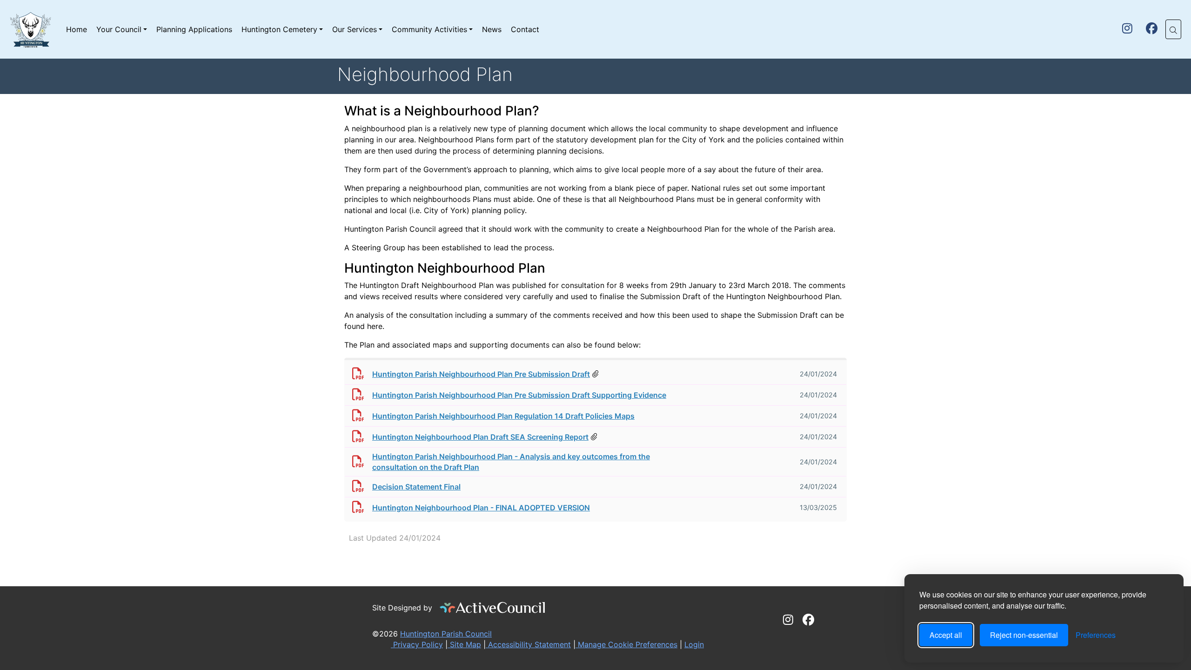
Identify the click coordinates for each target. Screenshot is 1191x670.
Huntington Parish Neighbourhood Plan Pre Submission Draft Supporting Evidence (519, 395)
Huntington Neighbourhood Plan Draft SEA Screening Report (480, 437)
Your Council (118, 29)
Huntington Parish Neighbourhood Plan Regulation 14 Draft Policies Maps (503, 416)
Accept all (946, 635)
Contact (525, 29)
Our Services (354, 29)
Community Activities (429, 29)
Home (76, 29)
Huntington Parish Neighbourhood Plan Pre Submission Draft (481, 374)
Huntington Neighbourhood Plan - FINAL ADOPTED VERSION (481, 507)
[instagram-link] (1127, 29)
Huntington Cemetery (279, 29)
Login (694, 644)
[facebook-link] (1152, 29)
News (492, 29)
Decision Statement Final (416, 486)
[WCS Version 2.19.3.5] (493, 607)
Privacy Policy (417, 644)
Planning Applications (194, 29)
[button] (1173, 29)
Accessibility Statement (528, 644)
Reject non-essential (1024, 635)
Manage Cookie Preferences (626, 644)
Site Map (464, 644)
